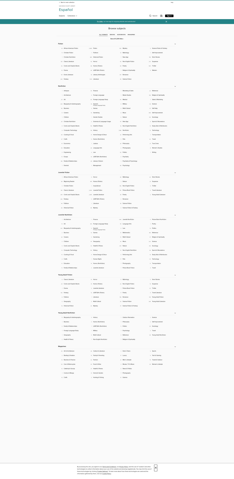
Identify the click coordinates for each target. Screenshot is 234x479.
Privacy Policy (123, 467)
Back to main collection (67, 2)
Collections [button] (72, 16)
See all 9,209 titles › (117, 39)
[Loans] (161, 16)
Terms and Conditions (109, 467)
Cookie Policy (106, 474)
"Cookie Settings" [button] (102, 471)
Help (172, 2)
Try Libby (100, 22)
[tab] (103, 34)
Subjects (62, 16)
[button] (153, 16)
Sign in (169, 16)
